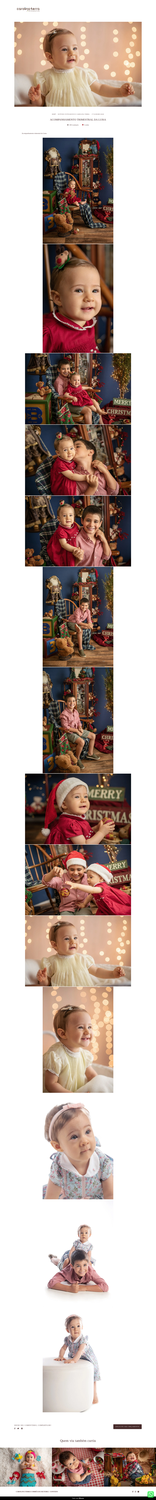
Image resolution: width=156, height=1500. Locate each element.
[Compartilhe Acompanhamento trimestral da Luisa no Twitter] (18, 1414)
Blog (125, 9)
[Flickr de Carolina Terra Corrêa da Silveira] (138, 1492)
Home (78, 9)
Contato (135, 9)
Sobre (88, 9)
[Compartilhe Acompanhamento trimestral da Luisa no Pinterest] (22, 1414)
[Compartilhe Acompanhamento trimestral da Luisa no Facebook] (14, 1414)
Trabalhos (100, 9)
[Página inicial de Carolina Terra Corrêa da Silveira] (28, 9)
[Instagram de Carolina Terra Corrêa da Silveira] (135, 1492)
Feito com (78, 1498)
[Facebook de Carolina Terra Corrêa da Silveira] (132, 1492)
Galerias (113, 9)
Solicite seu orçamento (127, 1412)
